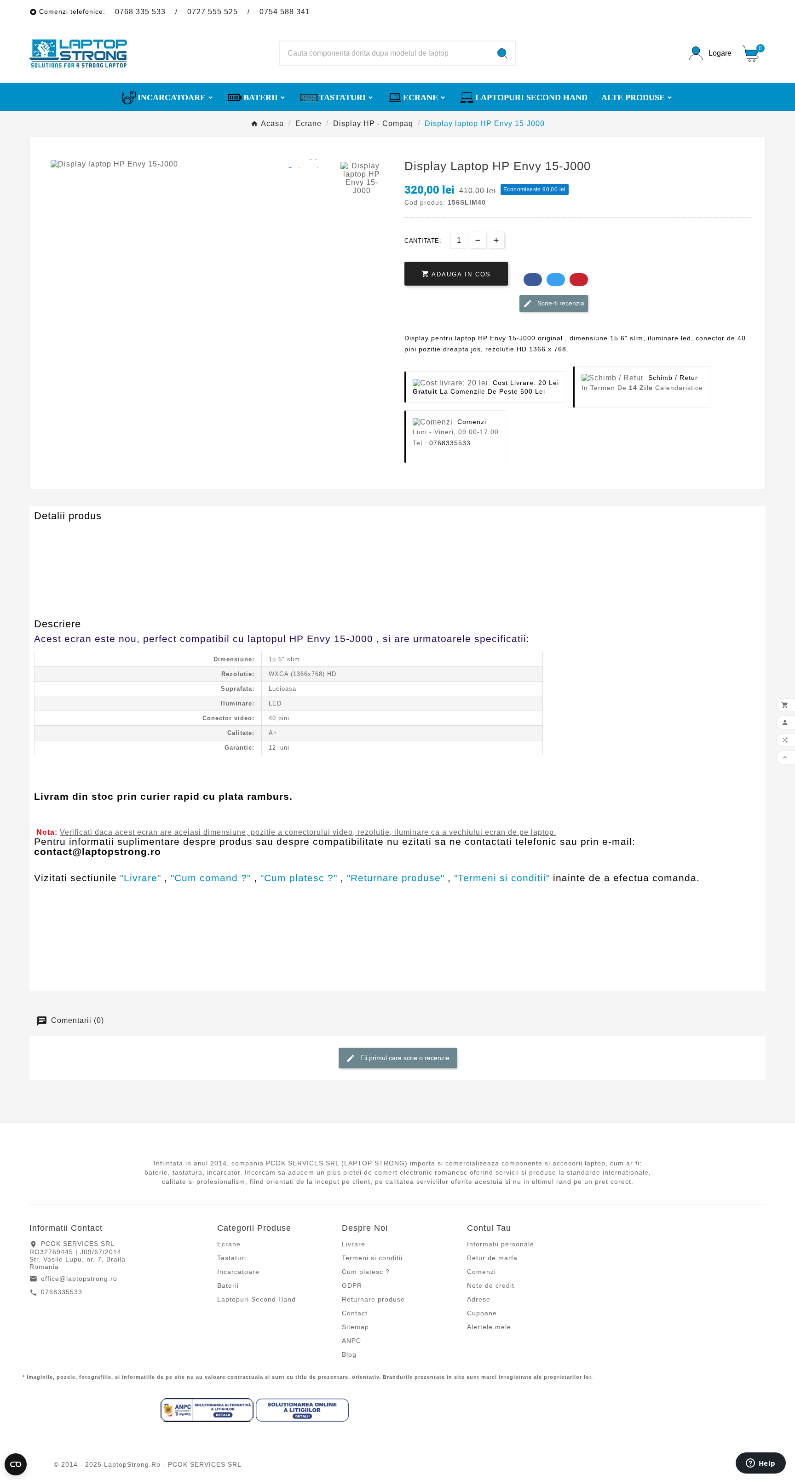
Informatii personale (500, 1244)
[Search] (502, 53)
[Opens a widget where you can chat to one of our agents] (760, 1463)
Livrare (353, 1244)
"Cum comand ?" (211, 877)
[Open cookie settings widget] (16, 1464)
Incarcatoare (238, 1271)
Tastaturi (231, 1258)
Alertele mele (489, 1327)
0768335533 (450, 443)
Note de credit (490, 1285)
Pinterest (579, 279)
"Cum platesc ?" (298, 877)
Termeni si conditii (372, 1258)
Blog (349, 1354)
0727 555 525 (212, 12)
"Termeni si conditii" (502, 877)
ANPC (351, 1340)
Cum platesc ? (366, 1271)
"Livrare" (140, 877)
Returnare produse (373, 1299)
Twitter (556, 279)
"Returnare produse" (395, 877)
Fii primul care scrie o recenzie (403, 1057)
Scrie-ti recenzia (560, 303)
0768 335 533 (140, 12)
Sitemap (355, 1327)
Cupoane (482, 1313)
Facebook (533, 279)
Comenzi (481, 1271)
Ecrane (229, 1244)
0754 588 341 (284, 12)
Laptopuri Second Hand (256, 1299)
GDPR (352, 1285)
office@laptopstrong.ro (79, 1278)
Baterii (228, 1285)
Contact (355, 1313)
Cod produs (56, 534)
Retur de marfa (492, 1258)
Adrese (478, 1299)
